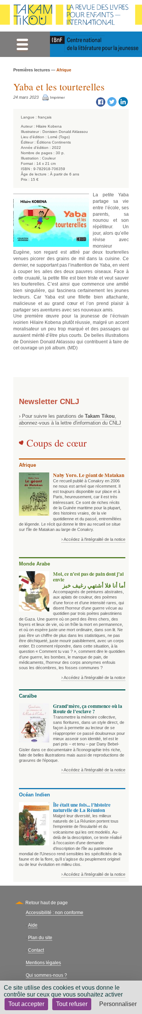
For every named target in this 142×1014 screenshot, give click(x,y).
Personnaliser (118, 1004)
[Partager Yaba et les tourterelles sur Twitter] (111, 101)
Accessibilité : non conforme (54, 912)
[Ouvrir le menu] (22, 44)
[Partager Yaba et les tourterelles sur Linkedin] (123, 101)
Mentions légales (43, 962)
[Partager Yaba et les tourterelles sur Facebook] (100, 101)
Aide (32, 925)
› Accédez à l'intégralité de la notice (93, 539)
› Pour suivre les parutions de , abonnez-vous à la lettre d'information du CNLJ (70, 419)
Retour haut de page (46, 902)
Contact (36, 950)
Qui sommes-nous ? (46, 975)
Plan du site (40, 937)
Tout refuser (71, 1004)
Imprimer (57, 97)
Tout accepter (26, 1004)
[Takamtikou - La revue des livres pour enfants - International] (71, 16)
